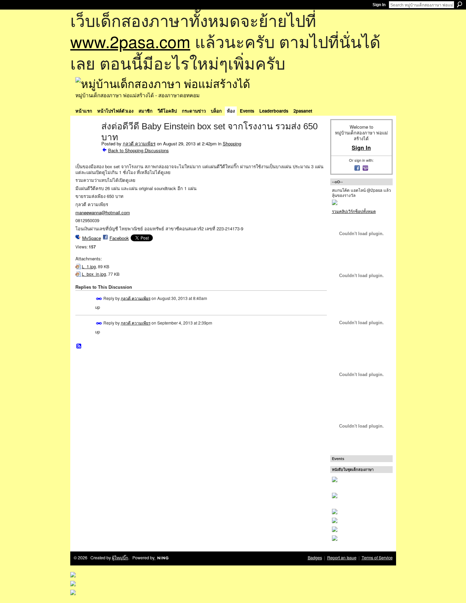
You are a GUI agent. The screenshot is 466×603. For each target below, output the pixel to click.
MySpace (91, 238)
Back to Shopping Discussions (138, 150)
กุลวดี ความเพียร (139, 143)
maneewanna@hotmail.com (102, 212)
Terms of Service (377, 558)
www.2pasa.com (130, 41)
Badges (315, 558)
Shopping (232, 143)
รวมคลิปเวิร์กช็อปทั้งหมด (354, 211)
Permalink (99, 299)
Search (459, 4)
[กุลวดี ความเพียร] (86, 140)
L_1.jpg (89, 266)
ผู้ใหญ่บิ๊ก (120, 558)
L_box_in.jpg (94, 274)
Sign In (379, 4)
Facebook (119, 238)
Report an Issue (341, 558)
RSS (79, 346)
